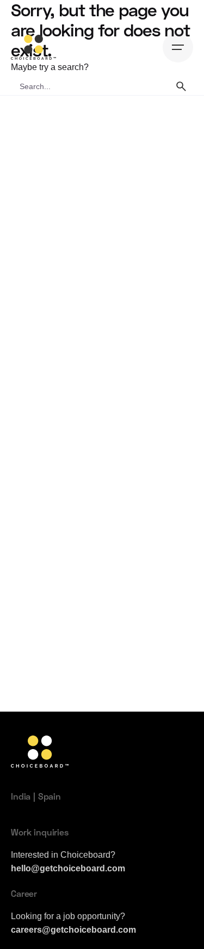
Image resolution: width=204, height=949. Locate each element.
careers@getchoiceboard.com (73, 929)
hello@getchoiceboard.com (68, 868)
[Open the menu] (178, 47)
